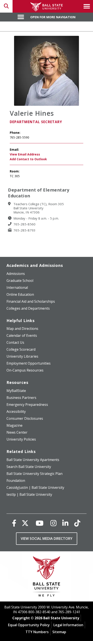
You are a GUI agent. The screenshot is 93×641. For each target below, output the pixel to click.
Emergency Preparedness (27, 404)
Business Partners (21, 397)
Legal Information (68, 625)
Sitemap (59, 631)
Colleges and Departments (28, 308)
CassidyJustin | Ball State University (35, 487)
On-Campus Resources (24, 370)
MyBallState (16, 390)
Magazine (14, 425)
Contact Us (15, 342)
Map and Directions (22, 328)
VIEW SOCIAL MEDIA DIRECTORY (46, 538)
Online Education (20, 294)
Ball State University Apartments (32, 459)
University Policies (21, 439)
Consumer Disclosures (24, 418)
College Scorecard (20, 349)
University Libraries (22, 356)
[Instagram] (53, 523)
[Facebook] (14, 523)
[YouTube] (39, 523)
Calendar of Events (21, 335)
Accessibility (16, 411)
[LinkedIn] (65, 523)
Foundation (15, 480)
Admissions (15, 273)
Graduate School (19, 280)
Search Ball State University (28, 466)
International (17, 287)
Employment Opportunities (28, 363)
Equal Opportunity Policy (29, 625)
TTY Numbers (37, 631)
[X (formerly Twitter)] (25, 523)
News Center (16, 432)
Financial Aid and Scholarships (30, 301)
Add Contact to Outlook (28, 159)
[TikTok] (77, 523)
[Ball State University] (46, 577)
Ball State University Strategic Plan (34, 473)
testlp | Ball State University (29, 494)
